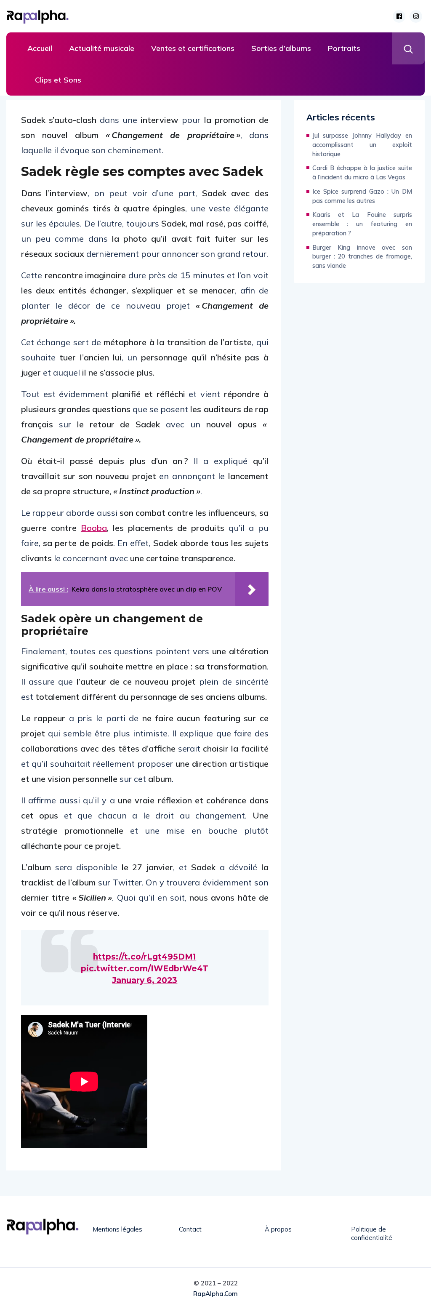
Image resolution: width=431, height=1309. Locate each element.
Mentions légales (117, 1229)
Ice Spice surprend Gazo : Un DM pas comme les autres (362, 196)
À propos (278, 1229)
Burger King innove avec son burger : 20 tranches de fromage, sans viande (362, 256)
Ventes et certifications (192, 48)
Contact (190, 1229)
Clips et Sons (58, 80)
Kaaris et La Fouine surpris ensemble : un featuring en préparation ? (362, 224)
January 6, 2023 (144, 980)
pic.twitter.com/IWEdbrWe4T (144, 968)
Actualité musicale (101, 48)
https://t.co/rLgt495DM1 (144, 957)
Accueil (39, 48)
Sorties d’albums (281, 48)
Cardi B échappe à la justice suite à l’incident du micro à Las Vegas (362, 172)
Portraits (344, 48)
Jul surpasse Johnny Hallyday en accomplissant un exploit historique (362, 144)
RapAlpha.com (215, 1294)
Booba (94, 528)
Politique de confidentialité (371, 1233)
